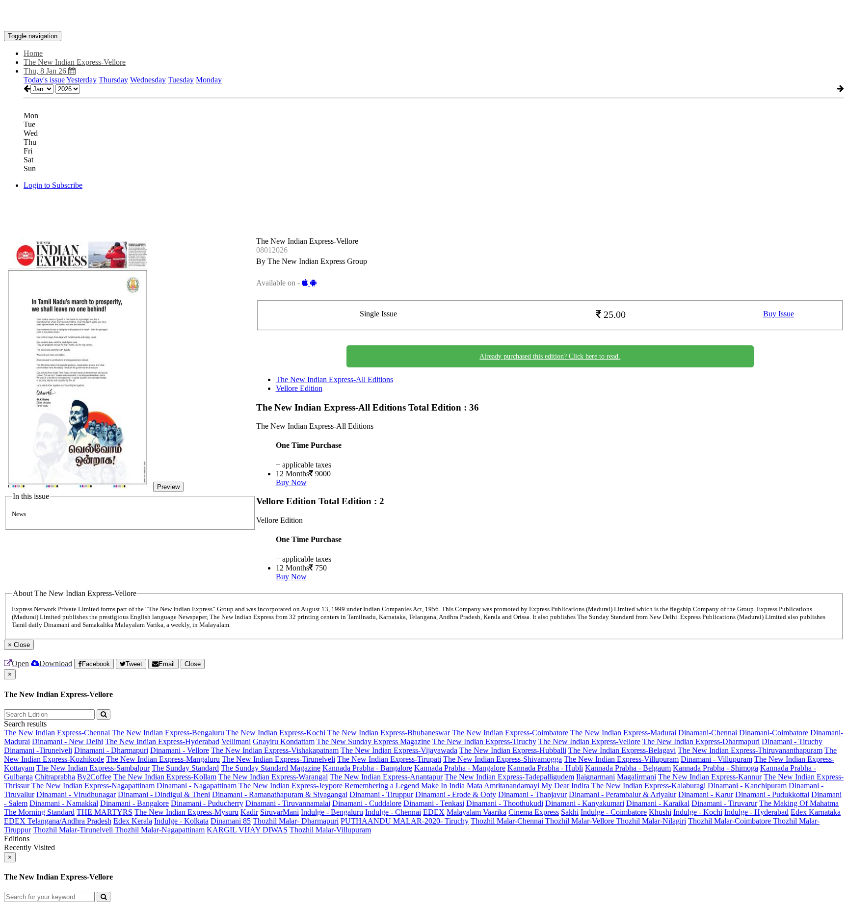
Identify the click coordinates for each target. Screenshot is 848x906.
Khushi (660, 812)
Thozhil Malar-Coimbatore (730, 821)
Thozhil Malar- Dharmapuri (296, 821)
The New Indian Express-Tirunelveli (278, 759)
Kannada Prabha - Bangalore (367, 768)
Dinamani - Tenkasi (433, 803)
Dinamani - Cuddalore (366, 803)
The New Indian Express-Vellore (589, 741)
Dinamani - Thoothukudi (504, 803)
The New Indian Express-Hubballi (512, 750)
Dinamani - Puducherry (207, 803)
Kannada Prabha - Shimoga (715, 768)
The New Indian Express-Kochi (275, 732)
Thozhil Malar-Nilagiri (651, 821)
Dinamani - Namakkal (63, 803)
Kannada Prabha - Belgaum (628, 768)
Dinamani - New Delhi (67, 741)
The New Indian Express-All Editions (334, 379)
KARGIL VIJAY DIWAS (247, 830)
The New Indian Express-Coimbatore (510, 732)
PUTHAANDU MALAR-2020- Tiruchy (405, 821)
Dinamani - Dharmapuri (111, 750)
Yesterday (81, 80)
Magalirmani (636, 777)
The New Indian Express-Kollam (164, 777)
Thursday (113, 80)
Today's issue (44, 80)
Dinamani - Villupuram (716, 759)
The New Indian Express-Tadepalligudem (509, 777)
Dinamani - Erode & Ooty (455, 794)
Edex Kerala (132, 821)
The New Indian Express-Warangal (273, 777)
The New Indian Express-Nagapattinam (93, 785)
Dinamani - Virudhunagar (76, 794)
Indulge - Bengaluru (332, 812)
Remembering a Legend (381, 785)
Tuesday (181, 80)
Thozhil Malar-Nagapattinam (160, 830)
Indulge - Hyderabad (756, 812)
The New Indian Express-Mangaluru (163, 759)
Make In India (443, 785)
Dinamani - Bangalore (134, 803)
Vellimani (236, 741)
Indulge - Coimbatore (614, 812)
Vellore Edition (299, 388)
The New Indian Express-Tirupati (389, 759)
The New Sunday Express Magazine (373, 741)
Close (193, 664)
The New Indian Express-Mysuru (186, 812)
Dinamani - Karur (705, 794)
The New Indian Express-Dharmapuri (701, 741)
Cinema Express (533, 812)
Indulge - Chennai (393, 812)
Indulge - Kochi (697, 812)
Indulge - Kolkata (181, 821)
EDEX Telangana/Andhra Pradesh (57, 821)
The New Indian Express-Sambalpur (93, 768)
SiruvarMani (279, 812)
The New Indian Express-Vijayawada (399, 750)
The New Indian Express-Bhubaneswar (388, 732)
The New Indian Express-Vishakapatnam (275, 750)
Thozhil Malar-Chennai (508, 821)
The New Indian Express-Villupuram (621, 759)
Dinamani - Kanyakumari (584, 803)
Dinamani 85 (231, 821)
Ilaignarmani (595, 777)
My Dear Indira (565, 785)
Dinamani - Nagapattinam (197, 785)
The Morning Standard (39, 812)
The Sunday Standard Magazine (270, 768)
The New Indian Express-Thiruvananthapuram (750, 750)
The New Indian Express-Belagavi (622, 750)
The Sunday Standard (185, 768)
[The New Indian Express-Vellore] (424, 16)
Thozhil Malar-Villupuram (330, 830)
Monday (209, 80)
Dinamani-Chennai (707, 732)
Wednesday (148, 80)
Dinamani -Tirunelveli (38, 750)
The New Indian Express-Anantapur (386, 777)
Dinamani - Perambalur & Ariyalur (622, 794)
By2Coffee (94, 777)
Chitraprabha (55, 777)
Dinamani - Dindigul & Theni (164, 794)
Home (33, 53)
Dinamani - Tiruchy (792, 741)
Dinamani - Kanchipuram (747, 785)
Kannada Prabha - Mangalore (459, 768)
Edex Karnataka (816, 812)
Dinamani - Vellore (179, 750)
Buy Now (291, 482)
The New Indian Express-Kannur (710, 777)
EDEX (434, 812)
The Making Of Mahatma (799, 803)
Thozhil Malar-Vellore (580, 821)
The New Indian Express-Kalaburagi (648, 785)
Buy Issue (778, 314)
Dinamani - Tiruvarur (724, 803)
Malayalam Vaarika (476, 812)
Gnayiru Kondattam (284, 741)
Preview (168, 487)
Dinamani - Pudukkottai (772, 794)
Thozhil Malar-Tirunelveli (74, 830)
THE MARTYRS (104, 812)
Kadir (249, 812)
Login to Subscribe (53, 185)
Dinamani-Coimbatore (773, 732)
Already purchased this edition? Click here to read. (549, 356)
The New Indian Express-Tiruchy (484, 741)
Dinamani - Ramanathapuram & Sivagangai (279, 794)
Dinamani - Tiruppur (381, 794)
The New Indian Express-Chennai (57, 732)
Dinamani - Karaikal (657, 803)
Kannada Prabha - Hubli (545, 768)
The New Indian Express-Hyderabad (162, 741)
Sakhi (570, 812)
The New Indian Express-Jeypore (290, 785)
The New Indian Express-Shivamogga (502, 759)
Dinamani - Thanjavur (532, 794)
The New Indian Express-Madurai (623, 732)
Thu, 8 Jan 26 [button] (46, 71)
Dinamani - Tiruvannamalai (287, 803)
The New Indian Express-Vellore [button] (75, 62)
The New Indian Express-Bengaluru (168, 732)
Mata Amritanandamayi (503, 785)
